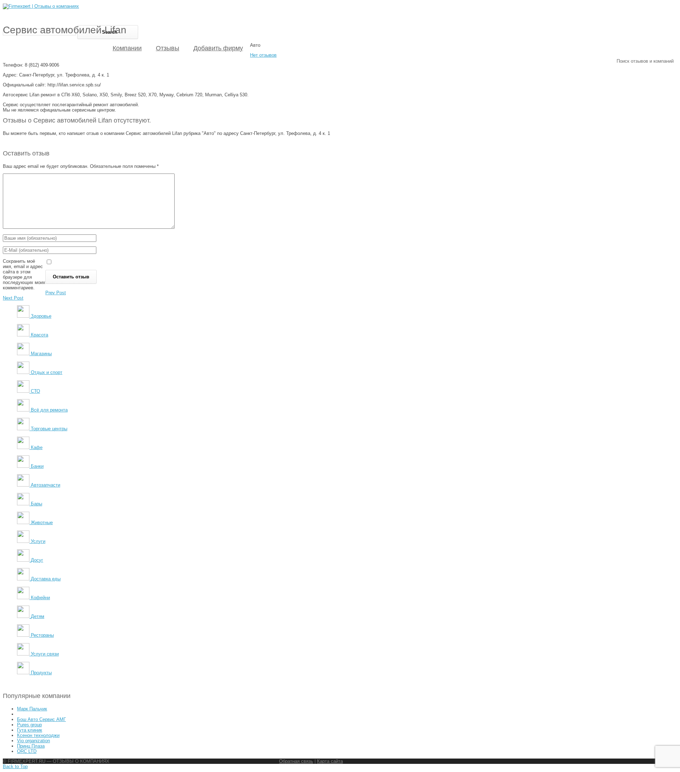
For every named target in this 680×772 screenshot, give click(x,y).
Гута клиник (29, 730)
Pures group (29, 724)
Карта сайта (330, 761)
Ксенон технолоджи (38, 735)
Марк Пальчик (32, 708)
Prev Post (55, 292)
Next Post (13, 298)
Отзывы (167, 48)
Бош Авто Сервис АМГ (41, 719)
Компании (127, 48)
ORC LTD (26, 751)
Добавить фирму (218, 48)
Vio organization (33, 740)
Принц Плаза (31, 746)
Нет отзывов (263, 55)
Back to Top (15, 766)
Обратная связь (296, 761)
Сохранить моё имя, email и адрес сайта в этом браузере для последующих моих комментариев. (24, 274)
